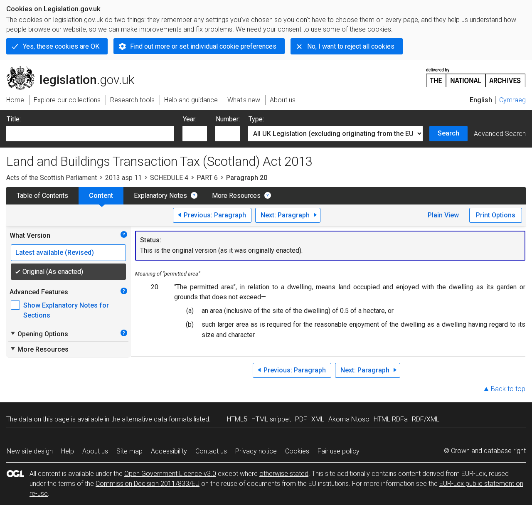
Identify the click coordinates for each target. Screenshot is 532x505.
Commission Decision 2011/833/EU (148, 484)
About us (95, 451)
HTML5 (237, 419)
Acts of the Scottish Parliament (51, 178)
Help (67, 451)
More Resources (236, 196)
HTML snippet (271, 419)
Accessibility (169, 451)
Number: (228, 119)
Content (101, 196)
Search (448, 133)
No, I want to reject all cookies (350, 46)
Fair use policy (339, 451)
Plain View (443, 215)
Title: (14, 119)
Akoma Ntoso (348, 419)
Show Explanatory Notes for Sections (66, 310)
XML (317, 419)
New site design (30, 451)
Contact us (211, 451)
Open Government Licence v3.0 (170, 474)
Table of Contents (42, 196)
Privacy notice (256, 451)
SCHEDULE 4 (169, 178)
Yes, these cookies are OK (61, 46)
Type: (256, 119)
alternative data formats (157, 419)
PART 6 (207, 178)
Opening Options (39, 334)
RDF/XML (425, 419)
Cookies (297, 451)
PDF (301, 419)
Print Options (495, 215)
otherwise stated (283, 474)
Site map (129, 451)
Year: (190, 119)
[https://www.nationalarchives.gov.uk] (476, 74)
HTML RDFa (391, 419)
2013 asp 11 (123, 178)
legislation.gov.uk (75, 69)
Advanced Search (500, 134)
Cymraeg (512, 100)
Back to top (508, 389)
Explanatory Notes (160, 196)
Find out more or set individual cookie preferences (203, 46)
